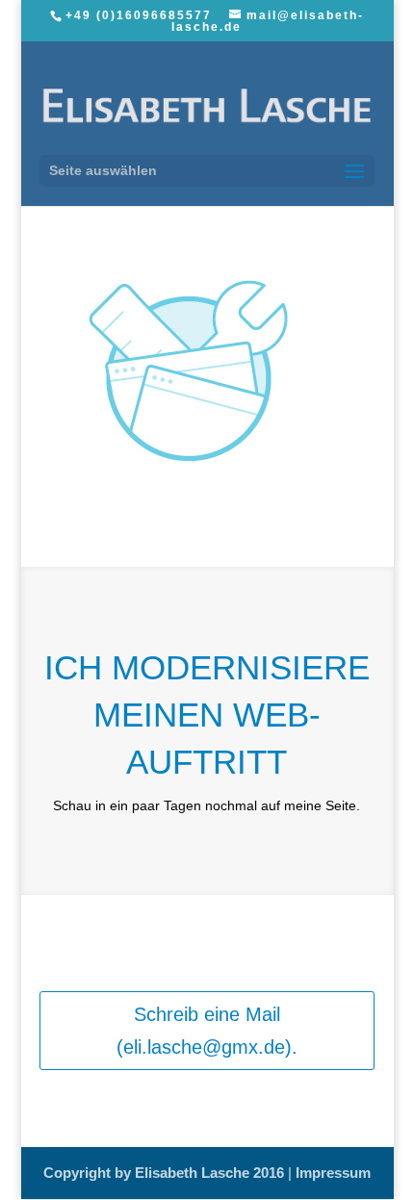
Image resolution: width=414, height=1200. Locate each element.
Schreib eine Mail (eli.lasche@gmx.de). (207, 1031)
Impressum (333, 1172)
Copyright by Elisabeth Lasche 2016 (165, 1172)
